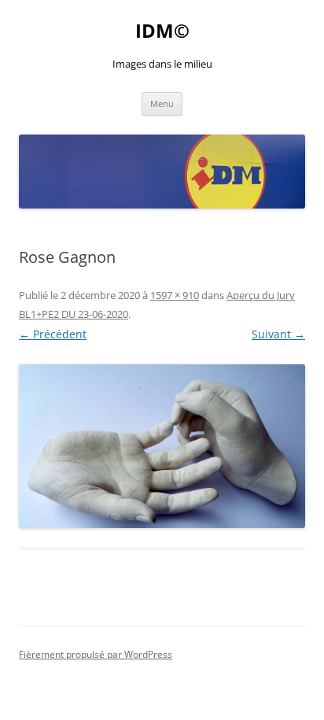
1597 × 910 (174, 295)
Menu (162, 103)
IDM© (162, 31)
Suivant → (278, 334)
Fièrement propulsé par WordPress (95, 654)
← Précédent (53, 334)
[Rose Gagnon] (162, 445)
